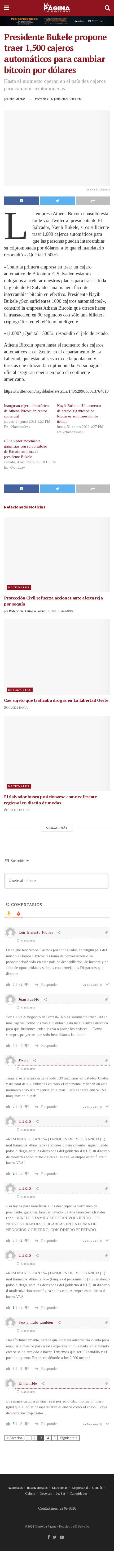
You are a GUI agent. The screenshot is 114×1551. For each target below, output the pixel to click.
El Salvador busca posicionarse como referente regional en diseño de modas (50, 799)
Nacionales (18, 587)
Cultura (30, 1493)
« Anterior (14, 1438)
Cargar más (57, 827)
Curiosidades (78, 1493)
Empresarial (80, 1488)
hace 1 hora (17, 707)
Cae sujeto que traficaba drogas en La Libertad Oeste (56, 700)
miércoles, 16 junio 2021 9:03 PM (58, 99)
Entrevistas (19, 689)
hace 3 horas (18, 810)
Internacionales (37, 1488)
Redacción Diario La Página (27, 611)
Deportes (46, 1493)
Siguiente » (68, 1438)
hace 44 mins (62, 611)
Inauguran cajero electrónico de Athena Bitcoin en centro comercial (26, 411)
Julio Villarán (16, 99)
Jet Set (60, 1493)
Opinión (97, 1488)
